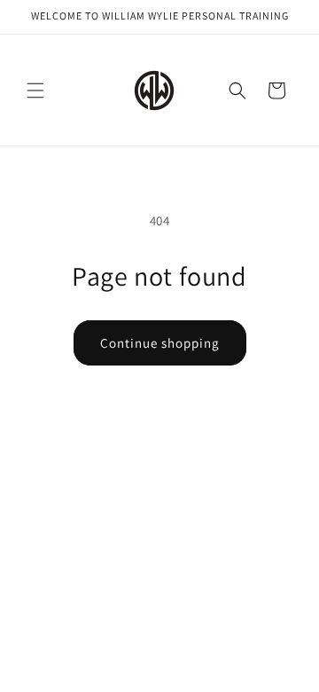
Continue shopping (160, 342)
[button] (35, 90)
